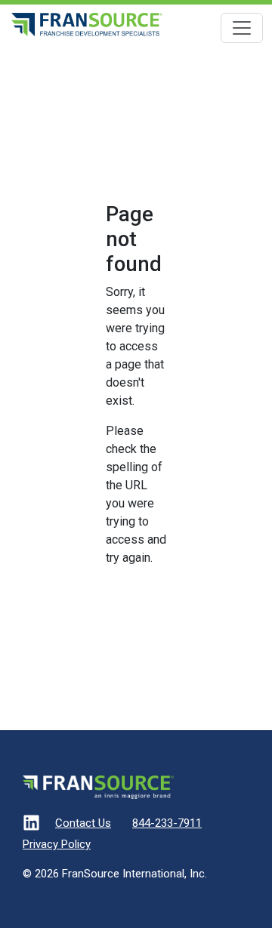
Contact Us (83, 823)
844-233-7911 (167, 823)
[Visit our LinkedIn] (31, 826)
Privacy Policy (57, 844)
